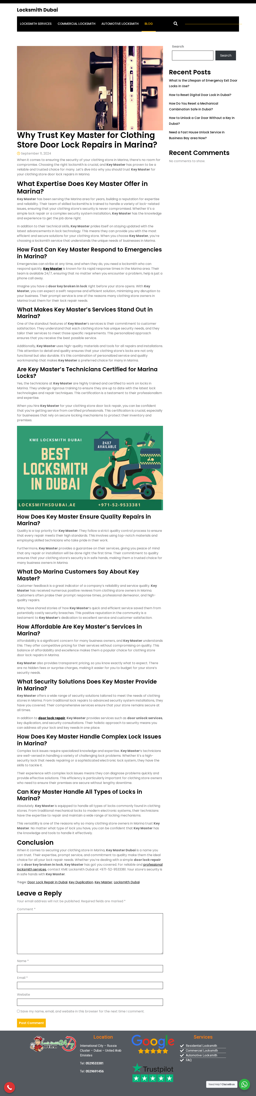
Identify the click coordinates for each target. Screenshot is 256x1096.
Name (23, 961)
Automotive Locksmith (120, 24)
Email (22, 977)
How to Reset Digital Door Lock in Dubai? (200, 95)
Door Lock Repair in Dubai (47, 882)
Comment (26, 909)
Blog (149, 24)
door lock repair (51, 718)
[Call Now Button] (9, 1087)
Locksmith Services (36, 24)
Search (178, 46)
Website (23, 994)
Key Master (52, 268)
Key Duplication (81, 882)
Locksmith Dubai (37, 10)
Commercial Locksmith (76, 24)
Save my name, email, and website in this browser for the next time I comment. (82, 1011)
